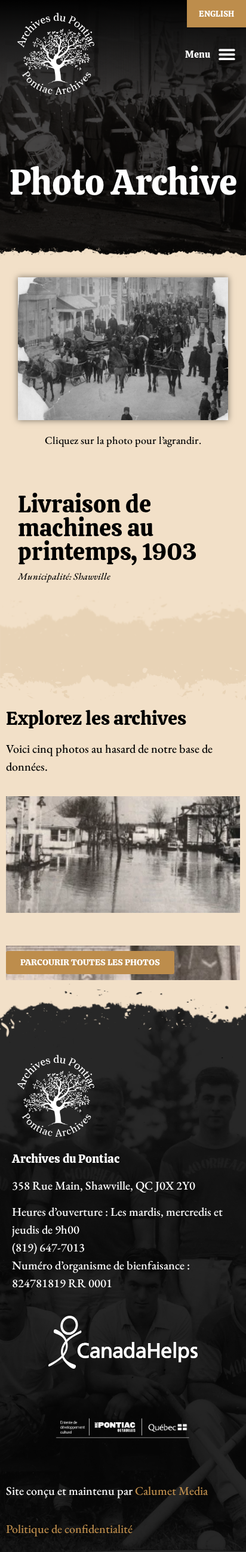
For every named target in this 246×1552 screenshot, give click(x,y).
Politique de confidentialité (69, 1529)
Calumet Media (171, 1490)
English (216, 13)
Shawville (91, 576)
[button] (226, 54)
